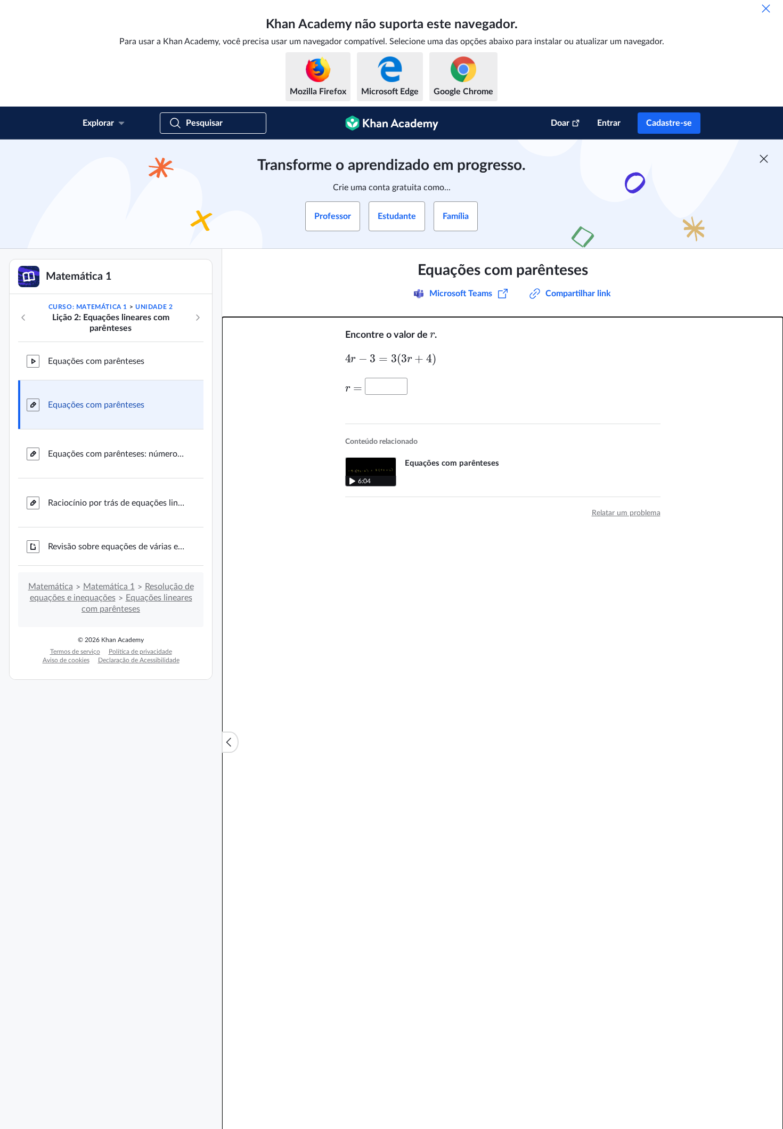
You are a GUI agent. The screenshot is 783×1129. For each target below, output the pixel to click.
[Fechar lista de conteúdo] (230, 742)
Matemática (50, 586)
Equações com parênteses (96, 361)
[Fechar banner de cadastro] (763, 158)
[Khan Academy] (391, 123)
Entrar (609, 123)
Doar (560, 123)
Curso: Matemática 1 (87, 307)
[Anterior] (23, 317)
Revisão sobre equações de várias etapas (117, 546)
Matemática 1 (109, 586)
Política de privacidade (140, 651)
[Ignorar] (765, 8)
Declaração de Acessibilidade (139, 660)
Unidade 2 (154, 307)
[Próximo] (197, 317)
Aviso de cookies (66, 660)
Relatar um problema (626, 513)
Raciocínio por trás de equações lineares (117, 503)
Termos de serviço (75, 651)
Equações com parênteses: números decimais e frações (117, 454)
